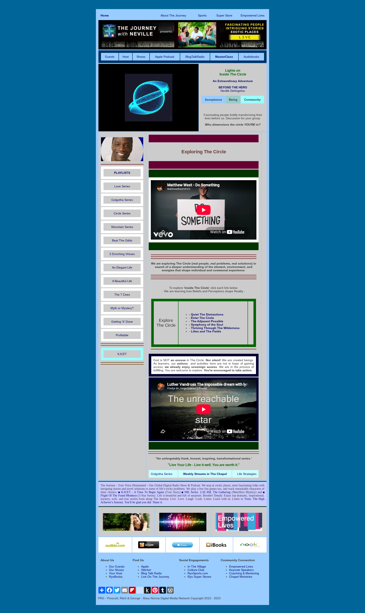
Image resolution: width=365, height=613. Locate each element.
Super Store (224, 15)
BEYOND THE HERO (233, 87)
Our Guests (116, 566)
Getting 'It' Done (122, 321)
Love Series (122, 186)
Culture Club (196, 570)
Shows (140, 56)
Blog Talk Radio (151, 573)
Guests (109, 56)
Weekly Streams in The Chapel (205, 474)
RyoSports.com (198, 573)
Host (126, 56)
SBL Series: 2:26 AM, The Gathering (207, 492)
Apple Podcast (164, 56)
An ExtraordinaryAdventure (233, 81)
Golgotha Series (122, 200)
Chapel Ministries (240, 576)
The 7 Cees (122, 294)
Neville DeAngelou (233, 90)
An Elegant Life (122, 267)
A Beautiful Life (122, 281)
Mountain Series (122, 227)
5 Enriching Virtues (122, 254)
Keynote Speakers (241, 570)
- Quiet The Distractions (206, 314)
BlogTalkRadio (194, 56)
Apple (145, 566)
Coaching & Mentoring (244, 573)
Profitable (122, 335)
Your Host (115, 573)
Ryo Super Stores (199, 576)
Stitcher (146, 570)
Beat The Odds (122, 240)
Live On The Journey (155, 576)
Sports (202, 15)
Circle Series (122, 213)
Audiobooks (251, 56)
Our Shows (116, 570)
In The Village (197, 566)
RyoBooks (116, 576)
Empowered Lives (252, 15)
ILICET (122, 354)
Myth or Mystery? (122, 308)
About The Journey (173, 15)
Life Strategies (246, 474)
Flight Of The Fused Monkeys (119, 495)
